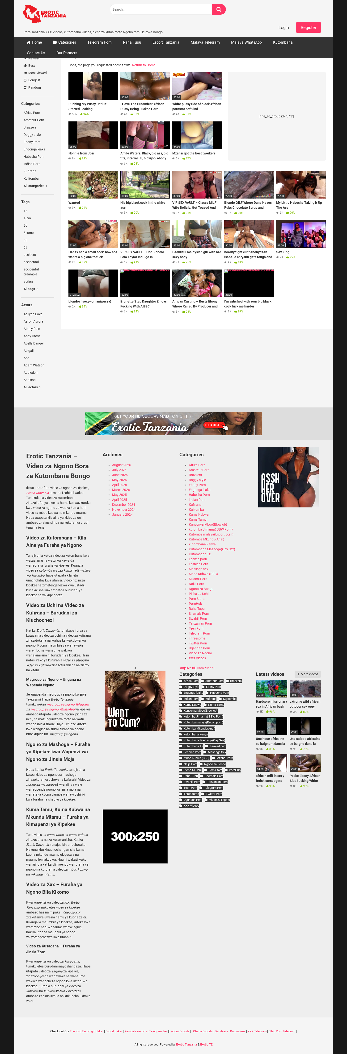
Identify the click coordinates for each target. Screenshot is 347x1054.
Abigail (29, 351)
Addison (30, 380)
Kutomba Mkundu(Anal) (206, 539)
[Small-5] (135, 730)
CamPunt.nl (205, 668)
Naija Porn (196, 584)
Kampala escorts (135, 1031)
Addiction (31, 372)
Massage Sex (198, 569)
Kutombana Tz (200, 554)
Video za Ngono (200, 653)
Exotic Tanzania (186, 1044)
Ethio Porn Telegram (282, 1031)
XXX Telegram (257, 1031)
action (28, 281)
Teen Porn (196, 628)
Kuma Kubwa (199, 514)
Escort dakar (114, 1031)
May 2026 (119, 480)
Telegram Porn (99, 42)
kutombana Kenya (202, 544)
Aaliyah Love (33, 314)
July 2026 (119, 470)
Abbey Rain (32, 329)
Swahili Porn (198, 618)
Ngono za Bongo (201, 589)
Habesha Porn (34, 156)
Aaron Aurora (33, 321)
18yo (27, 218)
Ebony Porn (32, 142)
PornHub (195, 604)
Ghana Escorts (203, 1031)
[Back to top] (331, 1040)
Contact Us (36, 53)
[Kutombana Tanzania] (44, 15)
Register (308, 27)
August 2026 (121, 465)
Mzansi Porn (198, 579)
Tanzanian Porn (200, 623)
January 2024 (122, 514)
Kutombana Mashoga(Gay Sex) (212, 549)
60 (25, 240)
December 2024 (123, 504)
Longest (34, 80)
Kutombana (283, 42)
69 (25, 247)
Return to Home (143, 65)
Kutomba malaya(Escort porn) (211, 534)
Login (284, 27)
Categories (67, 42)
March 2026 (121, 490)
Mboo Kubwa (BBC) (203, 574)
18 (25, 211)
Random (34, 87)
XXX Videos (197, 658)
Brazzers (30, 127)
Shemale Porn (199, 613)
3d (25, 225)
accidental (31, 262)
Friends (75, 1031)
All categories (34, 186)
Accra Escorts (180, 1031)
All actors (31, 387)
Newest (33, 58)
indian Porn (32, 164)
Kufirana (30, 171)
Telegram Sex (158, 1031)
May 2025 (119, 495)
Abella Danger (34, 343)
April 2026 (119, 485)
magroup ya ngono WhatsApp (53, 709)
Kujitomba (31, 178)
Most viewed (37, 73)
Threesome (197, 638)
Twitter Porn (198, 643)
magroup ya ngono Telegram (68, 704)
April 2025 (119, 500)
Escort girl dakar (92, 1031)
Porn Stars (196, 599)
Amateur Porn (34, 120)
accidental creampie (31, 271)
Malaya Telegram (205, 42)
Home (37, 42)
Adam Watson (34, 365)
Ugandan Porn (199, 648)
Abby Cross (32, 336)
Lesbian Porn (198, 564)
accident (30, 255)
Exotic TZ (206, 1044)
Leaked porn (198, 559)
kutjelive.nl (187, 668)
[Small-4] (288, 506)
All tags (30, 289)
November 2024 (123, 509)
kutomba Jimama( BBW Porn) (211, 529)
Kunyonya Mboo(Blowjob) (208, 524)
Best (31, 65)
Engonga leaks (34, 149)
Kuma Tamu (198, 519)
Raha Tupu (132, 42)
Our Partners (66, 53)
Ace (26, 358)
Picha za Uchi (198, 594)
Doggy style (32, 135)
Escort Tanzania (165, 42)
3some (29, 233)
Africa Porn (32, 113)
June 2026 (120, 475)
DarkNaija (221, 1031)
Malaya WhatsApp (246, 42)
